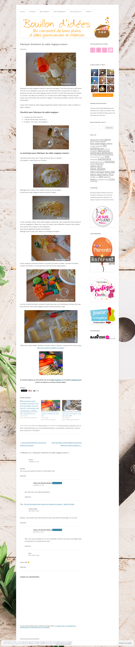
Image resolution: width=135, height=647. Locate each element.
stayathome (27, 430)
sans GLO (96, 166)
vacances (106, 177)
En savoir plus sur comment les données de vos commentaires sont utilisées (48, 626)
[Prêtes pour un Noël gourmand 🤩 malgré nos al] (102, 72)
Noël (107, 156)
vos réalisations (100, 179)
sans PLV (108, 174)
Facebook (58, 380)
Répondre (23, 476)
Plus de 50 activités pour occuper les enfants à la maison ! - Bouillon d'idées (49, 504)
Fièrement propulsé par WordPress (29, 639)
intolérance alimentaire (101, 152)
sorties (92, 177)
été (96, 181)
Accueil (22, 11)
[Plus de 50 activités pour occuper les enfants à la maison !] (50, 405)
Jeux (29, 553)
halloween (93, 151)
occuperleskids (60, 428)
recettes (110, 161)
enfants (95, 148)
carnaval (92, 146)
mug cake (102, 157)
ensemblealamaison (29, 428)
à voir (92, 181)
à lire (112, 179)
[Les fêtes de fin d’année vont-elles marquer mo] (110, 88)
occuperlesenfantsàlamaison (46, 428)
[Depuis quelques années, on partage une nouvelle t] (102, 88)
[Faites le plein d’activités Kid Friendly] (102, 271)
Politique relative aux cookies (63, 644)
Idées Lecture (103, 150)
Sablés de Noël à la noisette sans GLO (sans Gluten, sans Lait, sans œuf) (71, 414)
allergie (107, 139)
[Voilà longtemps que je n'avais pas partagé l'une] (102, 80)
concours (99, 146)
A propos (88, 11)
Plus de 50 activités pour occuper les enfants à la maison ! (50, 414)
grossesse (107, 149)
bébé (102, 143)
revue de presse (96, 164)
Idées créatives (44, 11)
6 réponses (23, 49)
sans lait (110, 171)
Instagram (74, 380)
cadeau (109, 143)
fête (102, 148)
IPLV (92, 154)
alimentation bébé (97, 140)
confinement (72, 425)
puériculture (95, 162)
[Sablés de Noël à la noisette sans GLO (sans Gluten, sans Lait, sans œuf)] (71, 405)
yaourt (107, 179)
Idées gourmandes (60, 11)
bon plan (95, 143)
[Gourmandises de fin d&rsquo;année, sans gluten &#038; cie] (29, 405)
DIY (78, 425)
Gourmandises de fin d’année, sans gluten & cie (29, 413)
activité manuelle (63, 425)
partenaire (104, 159)
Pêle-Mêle (32, 11)
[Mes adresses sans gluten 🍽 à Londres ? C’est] (94, 80)
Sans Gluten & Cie (75, 11)
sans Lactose (97, 171)
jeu (37, 428)
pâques (102, 162)
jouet (99, 154)
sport (97, 177)
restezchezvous (69, 428)
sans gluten (98, 169)
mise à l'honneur (94, 157)
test (101, 176)
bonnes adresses (100, 141)
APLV (92, 141)
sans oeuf (96, 174)
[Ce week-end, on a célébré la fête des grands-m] (110, 80)
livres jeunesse (107, 154)
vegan (93, 179)
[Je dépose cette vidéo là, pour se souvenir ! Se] (110, 72)
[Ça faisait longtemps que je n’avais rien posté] (94, 72)
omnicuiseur (94, 159)
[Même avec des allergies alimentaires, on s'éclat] (94, 88)
